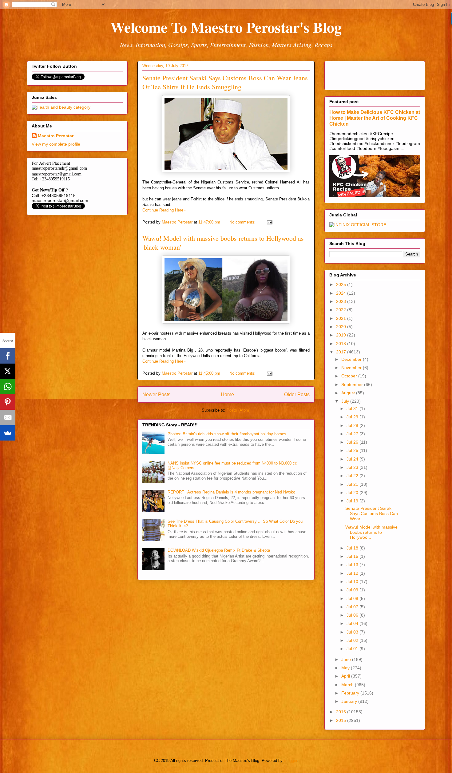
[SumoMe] (7, 433)
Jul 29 (353, 416)
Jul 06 (353, 615)
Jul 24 (353, 459)
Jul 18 (353, 548)
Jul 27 (353, 433)
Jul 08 (353, 598)
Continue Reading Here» (163, 210)
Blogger (290, 760)
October (349, 375)
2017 (341, 351)
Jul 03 (353, 632)
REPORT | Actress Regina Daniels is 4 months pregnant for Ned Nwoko (231, 492)
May (346, 667)
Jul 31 (353, 408)
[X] (7, 371)
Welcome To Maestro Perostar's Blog (226, 27)
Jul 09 (353, 589)
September (352, 384)
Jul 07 (353, 606)
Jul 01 (353, 648)
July (345, 401)
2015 (341, 720)
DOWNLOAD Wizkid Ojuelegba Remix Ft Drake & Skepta (219, 550)
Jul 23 (353, 467)
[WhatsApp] (7, 386)
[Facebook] (7, 356)
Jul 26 (353, 442)
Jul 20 (353, 492)
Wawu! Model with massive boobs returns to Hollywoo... (371, 532)
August (348, 392)
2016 (341, 711)
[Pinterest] (7, 402)
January (349, 701)
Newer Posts (156, 394)
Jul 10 (353, 581)
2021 (341, 318)
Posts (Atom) (238, 410)
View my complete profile (56, 144)
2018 (341, 343)
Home (227, 394)
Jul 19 (353, 500)
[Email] (7, 417)
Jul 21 (353, 484)
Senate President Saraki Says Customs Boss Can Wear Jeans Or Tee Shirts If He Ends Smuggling (225, 82)
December (352, 359)
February (350, 692)
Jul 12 (353, 573)
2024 (341, 293)
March (348, 684)
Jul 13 (353, 564)
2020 (341, 326)
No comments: (243, 222)
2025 (341, 284)
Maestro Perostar (55, 135)
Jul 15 (353, 556)
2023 (341, 301)
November (352, 367)
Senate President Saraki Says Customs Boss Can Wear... (371, 513)
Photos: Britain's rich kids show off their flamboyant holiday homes (227, 434)
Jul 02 (353, 640)
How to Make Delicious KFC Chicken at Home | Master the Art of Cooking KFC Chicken (374, 118)
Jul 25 (353, 450)
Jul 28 (353, 425)
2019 (341, 334)
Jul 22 (353, 475)
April (346, 676)
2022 (341, 309)
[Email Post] (269, 222)
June (346, 659)
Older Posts (297, 394)
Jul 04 (353, 623)
